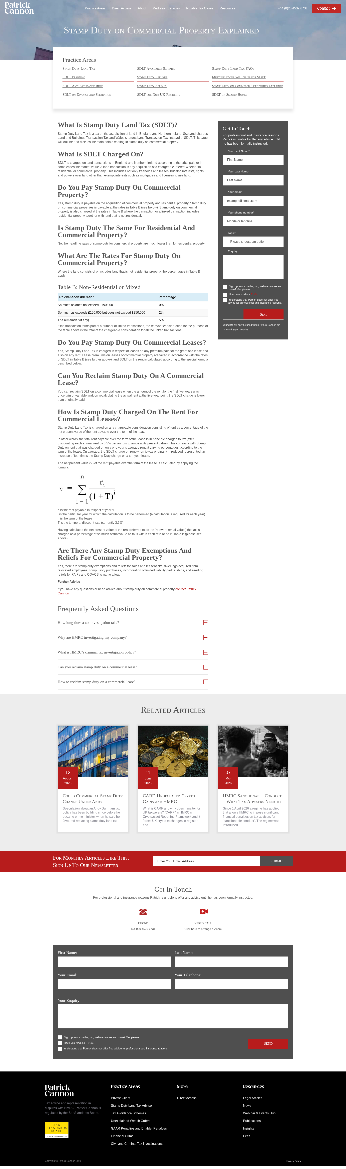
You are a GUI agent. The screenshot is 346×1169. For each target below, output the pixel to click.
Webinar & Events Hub (259, 1113)
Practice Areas (95, 8)
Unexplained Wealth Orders (130, 1121)
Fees (246, 1136)
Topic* (231, 233)
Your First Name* (238, 151)
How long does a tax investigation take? (88, 622)
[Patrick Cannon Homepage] (19, 8)
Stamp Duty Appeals (152, 86)
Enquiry (232, 251)
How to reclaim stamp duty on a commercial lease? (96, 682)
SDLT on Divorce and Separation (86, 95)
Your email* (235, 191)
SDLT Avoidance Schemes (156, 68)
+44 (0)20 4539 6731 (293, 8)
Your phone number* (241, 212)
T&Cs (254, 294)
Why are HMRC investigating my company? (92, 637)
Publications (252, 1121)
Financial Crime (122, 1136)
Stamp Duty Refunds (152, 77)
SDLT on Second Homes (229, 95)
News (247, 1105)
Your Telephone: (188, 975)
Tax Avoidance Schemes (128, 1113)
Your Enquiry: (69, 1000)
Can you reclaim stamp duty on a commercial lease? (97, 667)
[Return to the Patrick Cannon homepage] (59, 1098)
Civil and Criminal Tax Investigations (137, 1143)
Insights (248, 1128)
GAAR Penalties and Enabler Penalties (139, 1128)
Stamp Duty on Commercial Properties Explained (247, 86)
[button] (326, 8)
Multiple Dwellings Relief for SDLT (239, 77)
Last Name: (184, 952)
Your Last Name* (238, 171)
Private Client (120, 1098)
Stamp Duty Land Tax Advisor (132, 1105)
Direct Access (121, 8)
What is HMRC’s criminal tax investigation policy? (97, 652)
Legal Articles (252, 1098)
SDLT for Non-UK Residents (158, 95)
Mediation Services (166, 8)
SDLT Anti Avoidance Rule (82, 86)
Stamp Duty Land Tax (78, 68)
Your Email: (67, 975)
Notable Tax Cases (199, 8)
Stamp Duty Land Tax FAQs (233, 68)
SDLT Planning (73, 77)
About (142, 8)
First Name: (67, 952)
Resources (227, 8)
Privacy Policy (293, 1161)
